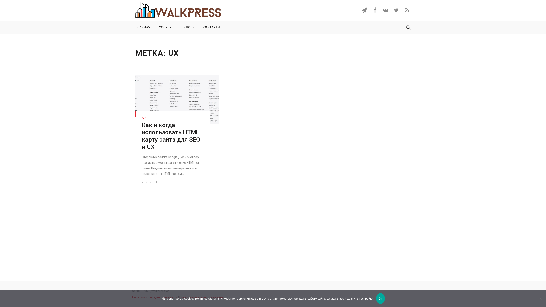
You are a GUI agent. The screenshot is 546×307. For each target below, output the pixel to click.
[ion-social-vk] (385, 11)
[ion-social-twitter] (396, 11)
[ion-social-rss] (407, 11)
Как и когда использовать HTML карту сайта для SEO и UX (171, 136)
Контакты (211, 27)
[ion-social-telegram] (364, 11)
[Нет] (541, 298)
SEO (145, 117)
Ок (380, 298)
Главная (142, 27)
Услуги (165, 27)
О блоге (187, 27)
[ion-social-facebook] (375, 11)
